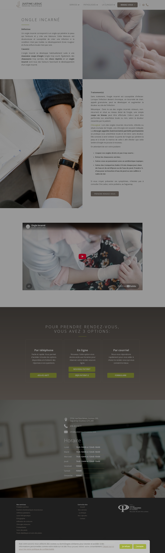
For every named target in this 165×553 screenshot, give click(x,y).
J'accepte (139, 546)
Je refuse (126, 546)
